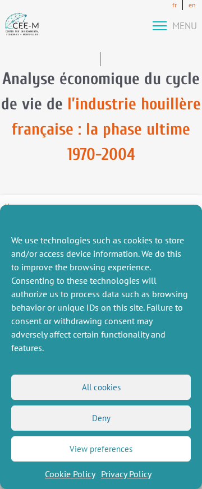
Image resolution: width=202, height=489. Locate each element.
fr (174, 5)
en (192, 5)
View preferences (101, 449)
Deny (101, 418)
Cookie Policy (70, 473)
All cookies (101, 387)
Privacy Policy (126, 473)
